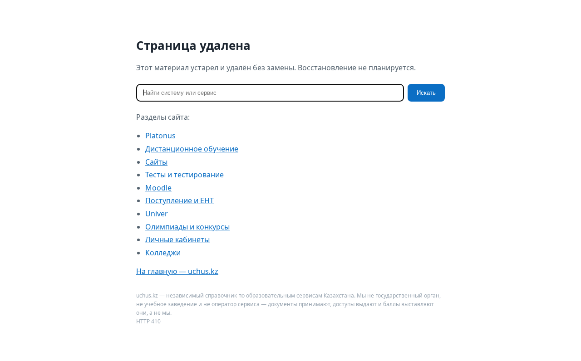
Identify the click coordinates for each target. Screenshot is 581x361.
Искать (426, 92)
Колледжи (163, 253)
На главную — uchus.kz (177, 271)
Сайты (156, 162)
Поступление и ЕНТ (179, 200)
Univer (156, 214)
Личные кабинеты (177, 239)
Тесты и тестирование (184, 175)
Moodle (158, 188)
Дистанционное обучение (191, 149)
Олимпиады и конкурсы (187, 227)
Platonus (160, 136)
